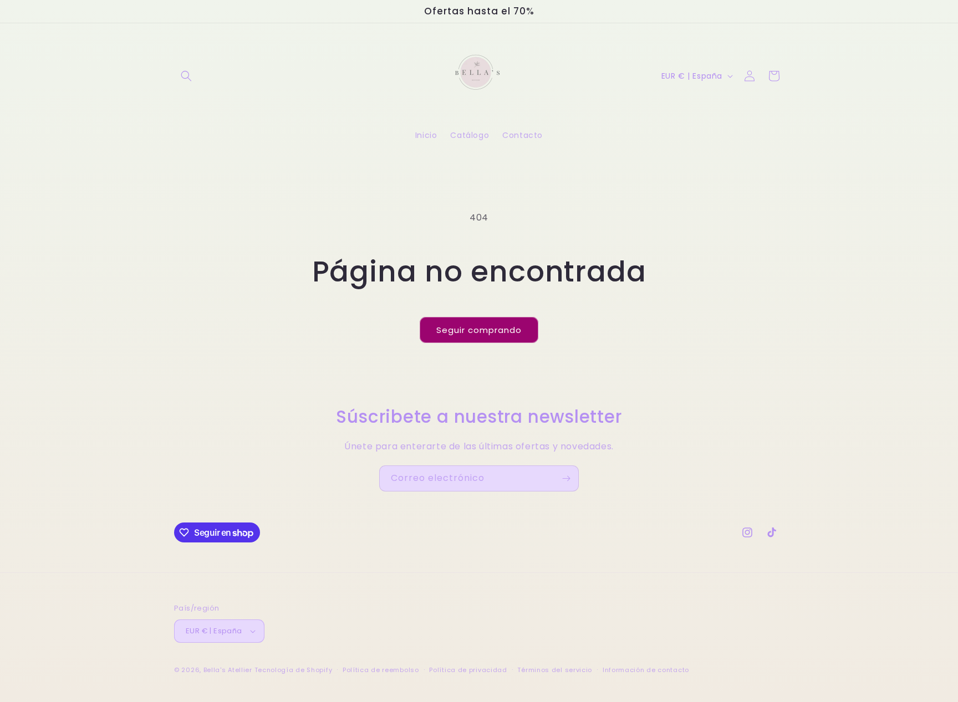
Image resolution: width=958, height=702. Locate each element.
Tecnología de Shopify (293, 669)
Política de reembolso (381, 669)
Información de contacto (646, 669)
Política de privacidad (468, 669)
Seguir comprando (479, 330)
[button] (186, 76)
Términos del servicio (554, 669)
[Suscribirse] (566, 478)
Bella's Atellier (227, 669)
